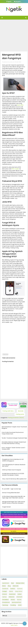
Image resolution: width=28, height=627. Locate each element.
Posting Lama (20, 414)
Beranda (20, 411)
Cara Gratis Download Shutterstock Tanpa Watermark (13, 433)
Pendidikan (5, 599)
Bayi (12, 583)
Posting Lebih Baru (8, 411)
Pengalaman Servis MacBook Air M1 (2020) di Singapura (12, 460)
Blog (9, 586)
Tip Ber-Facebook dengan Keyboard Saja (14, 438)
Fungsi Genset (6, 507)
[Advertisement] (14, 35)
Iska (11, 62)
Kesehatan (12, 594)
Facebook (5, 588)
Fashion (12, 588)
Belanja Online (20, 583)
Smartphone (5, 602)
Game (11, 591)
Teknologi (5, 354)
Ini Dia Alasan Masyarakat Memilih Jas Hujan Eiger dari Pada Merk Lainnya (13, 497)
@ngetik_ (18, 1)
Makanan (11, 597)
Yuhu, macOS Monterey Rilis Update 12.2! (14, 479)
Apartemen (5, 583)
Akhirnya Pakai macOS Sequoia (11, 470)
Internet (4, 594)
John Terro (14, 625)
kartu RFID (20, 105)
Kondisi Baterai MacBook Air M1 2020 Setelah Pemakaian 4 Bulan (13, 474)
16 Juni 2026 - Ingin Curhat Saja (11, 489)
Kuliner (19, 594)
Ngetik (9, 1)
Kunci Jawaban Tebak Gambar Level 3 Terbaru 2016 (13, 448)
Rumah (19, 599)
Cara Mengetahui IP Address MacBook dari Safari (13, 465)
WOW (19, 605)
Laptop (4, 597)
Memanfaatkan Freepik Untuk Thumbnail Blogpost (14, 427)
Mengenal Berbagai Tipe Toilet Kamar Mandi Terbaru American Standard (13, 502)
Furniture (19, 588)
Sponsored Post (16, 602)
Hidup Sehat (18, 591)
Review (13, 599)
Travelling (13, 605)
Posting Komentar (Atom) (16, 417)
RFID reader (15, 169)
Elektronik (15, 586)
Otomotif (19, 597)
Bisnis (4, 586)
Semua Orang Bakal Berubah (11, 493)
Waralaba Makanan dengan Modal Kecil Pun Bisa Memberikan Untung (14, 442)
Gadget (4, 591)
